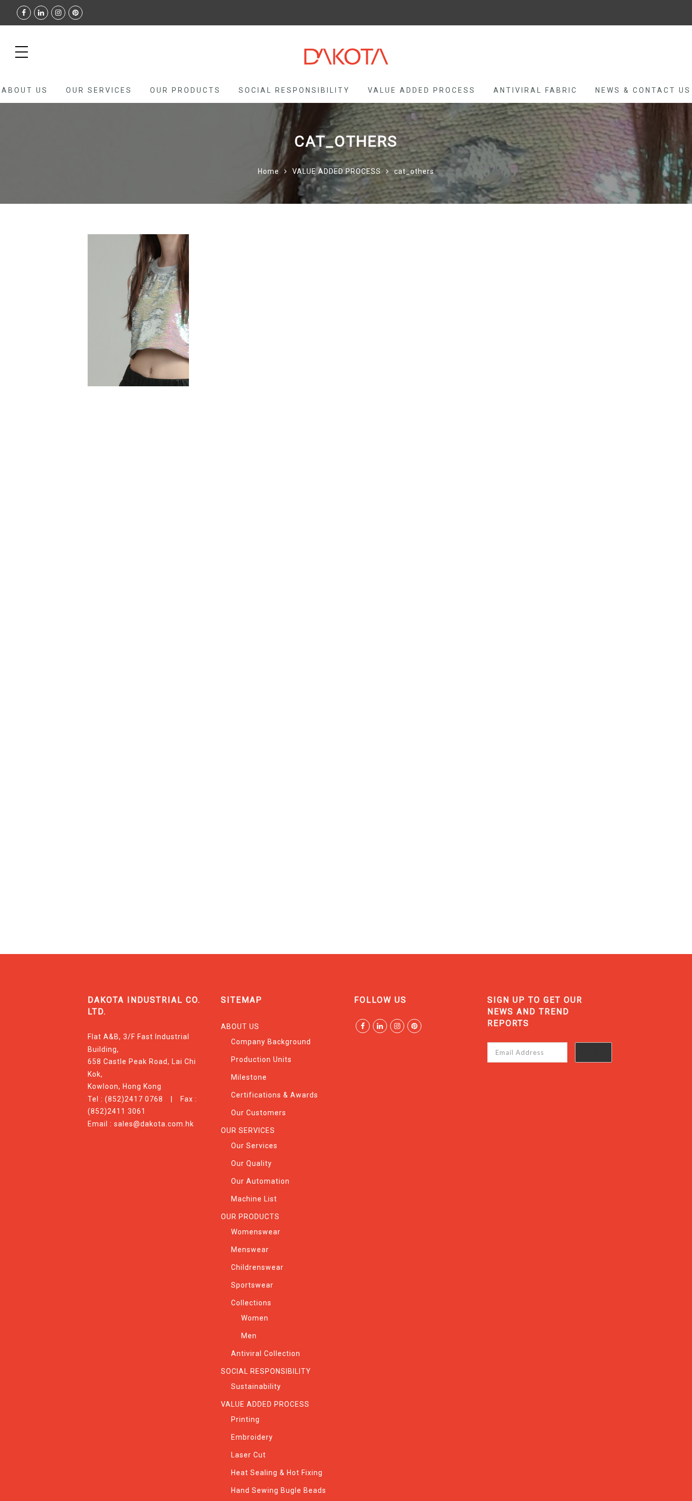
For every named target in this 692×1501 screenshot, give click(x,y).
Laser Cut (248, 1455)
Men (249, 1336)
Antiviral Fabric (535, 90)
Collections (251, 1303)
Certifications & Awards (274, 1095)
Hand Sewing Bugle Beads (278, 1490)
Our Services (254, 1146)
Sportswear (252, 1285)
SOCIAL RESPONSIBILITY (294, 90)
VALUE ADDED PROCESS (422, 90)
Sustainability (256, 1386)
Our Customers (258, 1113)
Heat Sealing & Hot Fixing (277, 1473)
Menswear (250, 1250)
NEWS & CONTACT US (643, 90)
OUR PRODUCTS (185, 90)
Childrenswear (257, 1267)
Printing (245, 1419)
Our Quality (251, 1163)
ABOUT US (25, 90)
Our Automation (260, 1181)
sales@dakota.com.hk (154, 1124)
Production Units (261, 1059)
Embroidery (252, 1437)
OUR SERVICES (99, 90)
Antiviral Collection (265, 1353)
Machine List (254, 1199)
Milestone (249, 1077)
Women (254, 1318)
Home (268, 171)
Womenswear (256, 1232)
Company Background (271, 1042)
